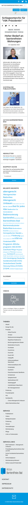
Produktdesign (19, 252)
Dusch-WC (11, 355)
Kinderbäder (11, 367)
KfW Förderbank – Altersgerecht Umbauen (14, 445)
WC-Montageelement (14, 387)
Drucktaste (11, 347)
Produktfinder (22, 13)
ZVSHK (6, 269)
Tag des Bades (10, 256)
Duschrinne (11, 350)
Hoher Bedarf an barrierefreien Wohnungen (14, 38)
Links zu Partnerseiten (12, 434)
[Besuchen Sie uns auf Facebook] (19, 1)
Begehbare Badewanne (14, 339)
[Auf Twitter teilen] (6, 26)
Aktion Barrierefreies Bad (12, 5)
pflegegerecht (6, 252)
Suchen (14, 180)
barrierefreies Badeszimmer (9, 223)
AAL (7, 395)
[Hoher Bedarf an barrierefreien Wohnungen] (14, 53)
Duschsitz (10, 352)
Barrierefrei (17, 29)
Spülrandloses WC (13, 380)
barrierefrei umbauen (19, 223)
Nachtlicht (10, 369)
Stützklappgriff (12, 382)
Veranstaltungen (10, 426)
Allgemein (10, 29)
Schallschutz (11, 375)
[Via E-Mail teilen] (16, 26)
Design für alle (10, 327)
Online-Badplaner (10, 457)
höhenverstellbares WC (7, 238)
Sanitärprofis (9, 398)
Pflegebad (19, 250)
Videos (7, 416)
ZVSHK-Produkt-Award (16, 268)
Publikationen (9, 413)
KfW (17, 238)
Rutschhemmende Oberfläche (16, 372)
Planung (12, 252)
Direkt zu (24, 10)
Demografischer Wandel (11, 32)
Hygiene (22, 235)
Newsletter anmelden (9, 157)
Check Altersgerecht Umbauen (16, 400)
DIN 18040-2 (8, 235)
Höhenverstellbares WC (14, 364)
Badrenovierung (10, 214)
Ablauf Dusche (12, 332)
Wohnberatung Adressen (12, 460)
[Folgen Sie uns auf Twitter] (22, 1)
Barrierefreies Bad (11, 221)
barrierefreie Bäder (19, 218)
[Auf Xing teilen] (13, 26)
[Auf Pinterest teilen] (9, 26)
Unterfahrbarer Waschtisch (15, 385)
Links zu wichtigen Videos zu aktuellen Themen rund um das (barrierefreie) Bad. (13, 310)
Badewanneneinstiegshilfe (15, 337)
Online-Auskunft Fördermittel (13, 463)
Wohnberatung (10, 429)
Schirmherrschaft (19, 254)
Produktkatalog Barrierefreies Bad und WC (15, 449)
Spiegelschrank (12, 377)
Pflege (13, 250)
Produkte (8, 329)
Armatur (22, 203)
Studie (4, 256)
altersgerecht (9, 191)
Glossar (16, 10)
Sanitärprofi (11, 254)
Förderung (20, 32)
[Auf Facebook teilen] (2, 26)
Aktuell (7, 324)
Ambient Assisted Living (17, 203)
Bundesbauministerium (13, 230)
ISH (13, 238)
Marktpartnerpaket (10, 418)
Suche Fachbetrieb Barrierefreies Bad (15, 454)
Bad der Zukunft (7, 206)
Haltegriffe (11, 357)
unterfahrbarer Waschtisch (19, 256)
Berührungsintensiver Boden (16, 342)
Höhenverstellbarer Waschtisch (13, 361)
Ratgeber (5, 254)
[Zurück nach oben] (14, 497)
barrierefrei (8, 217)
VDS (4, 258)
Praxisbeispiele (10, 393)
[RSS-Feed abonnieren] (26, 1)
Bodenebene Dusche (14, 345)
